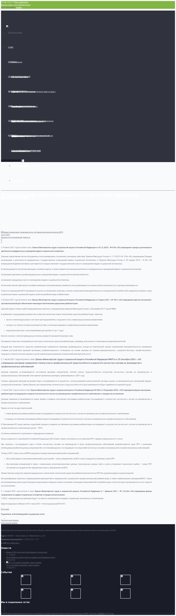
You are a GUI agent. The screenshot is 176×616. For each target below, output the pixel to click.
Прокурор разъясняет (19, 180)
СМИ (10, 106)
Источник (5, 509)
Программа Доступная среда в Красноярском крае (30, 136)
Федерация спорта (17, 91)
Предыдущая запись (10, 520)
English (19, 7)
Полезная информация (19, 77)
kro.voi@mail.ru (22, 2)
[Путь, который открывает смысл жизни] (23, 563)
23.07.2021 (5, 235)
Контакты (13, 135)
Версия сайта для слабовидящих (16, 5)
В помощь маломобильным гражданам (26, 150)
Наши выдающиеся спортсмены (23, 106)
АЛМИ (101, 614)
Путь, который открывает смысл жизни (22, 565)
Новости (12, 62)
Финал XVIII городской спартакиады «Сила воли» (26, 552)
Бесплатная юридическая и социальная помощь (29, 166)
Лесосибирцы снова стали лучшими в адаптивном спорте (30, 557)
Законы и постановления (11, 237)
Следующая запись (9, 523)
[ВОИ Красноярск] (14, 33)
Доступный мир (16, 121)
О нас (10, 47)
